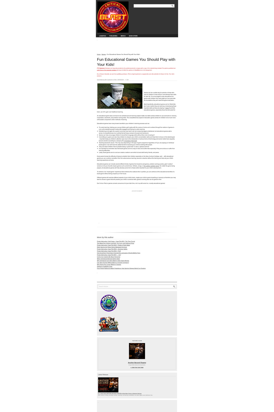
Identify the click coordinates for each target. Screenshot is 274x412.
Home (99, 54)
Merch (123, 36)
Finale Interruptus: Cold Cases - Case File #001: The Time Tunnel (116, 241)
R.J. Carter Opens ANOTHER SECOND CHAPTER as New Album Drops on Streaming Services (119, 393)
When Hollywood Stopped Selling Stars (108, 259)
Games (104, 54)
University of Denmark (130, 141)
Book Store (133, 36)
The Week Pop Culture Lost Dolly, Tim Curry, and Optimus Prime (115, 243)
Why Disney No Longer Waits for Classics (109, 264)
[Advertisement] (136, 45)
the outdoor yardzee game (151, 166)
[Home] (113, 16)
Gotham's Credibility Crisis (104, 266)
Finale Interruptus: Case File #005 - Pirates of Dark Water (113, 245)
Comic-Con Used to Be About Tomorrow (108, 257)
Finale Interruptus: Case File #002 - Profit (109, 251)
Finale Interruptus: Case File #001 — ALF (109, 255)
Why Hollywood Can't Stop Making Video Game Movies (113, 260)
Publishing (113, 36)
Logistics (102, 36)
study (167, 108)
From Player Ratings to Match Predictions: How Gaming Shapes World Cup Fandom (121, 268)
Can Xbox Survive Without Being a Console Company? (113, 262)
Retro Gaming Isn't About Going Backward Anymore (112, 247)
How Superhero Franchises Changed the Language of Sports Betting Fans (118, 253)
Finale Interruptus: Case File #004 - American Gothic (112, 249)
